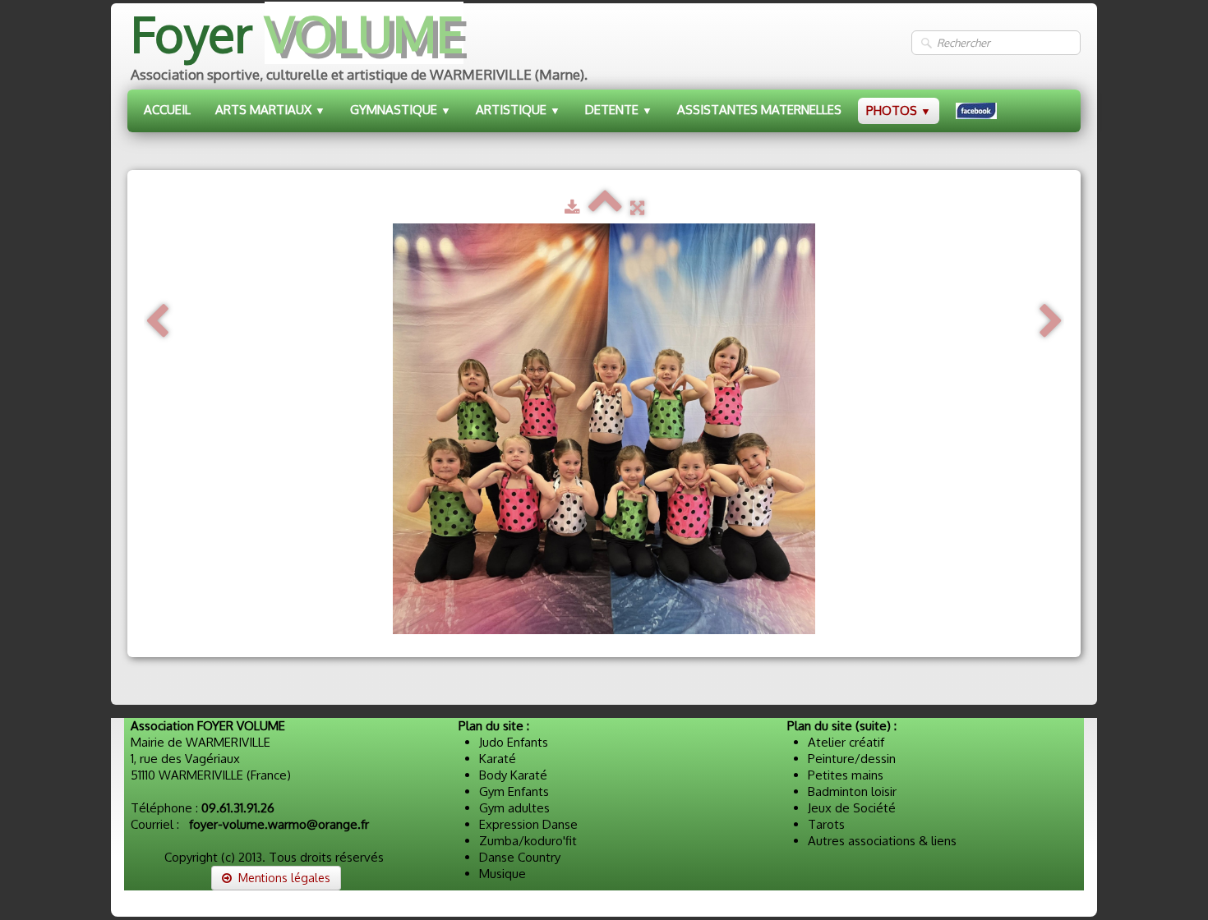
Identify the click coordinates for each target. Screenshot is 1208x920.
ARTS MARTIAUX (270, 109)
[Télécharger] (572, 207)
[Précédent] (157, 321)
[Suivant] (1051, 321)
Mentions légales (284, 878)
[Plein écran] (637, 207)
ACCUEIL (167, 109)
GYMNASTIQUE (400, 109)
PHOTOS (898, 110)
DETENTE (618, 109)
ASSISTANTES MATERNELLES (759, 109)
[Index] (605, 207)
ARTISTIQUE (518, 109)
